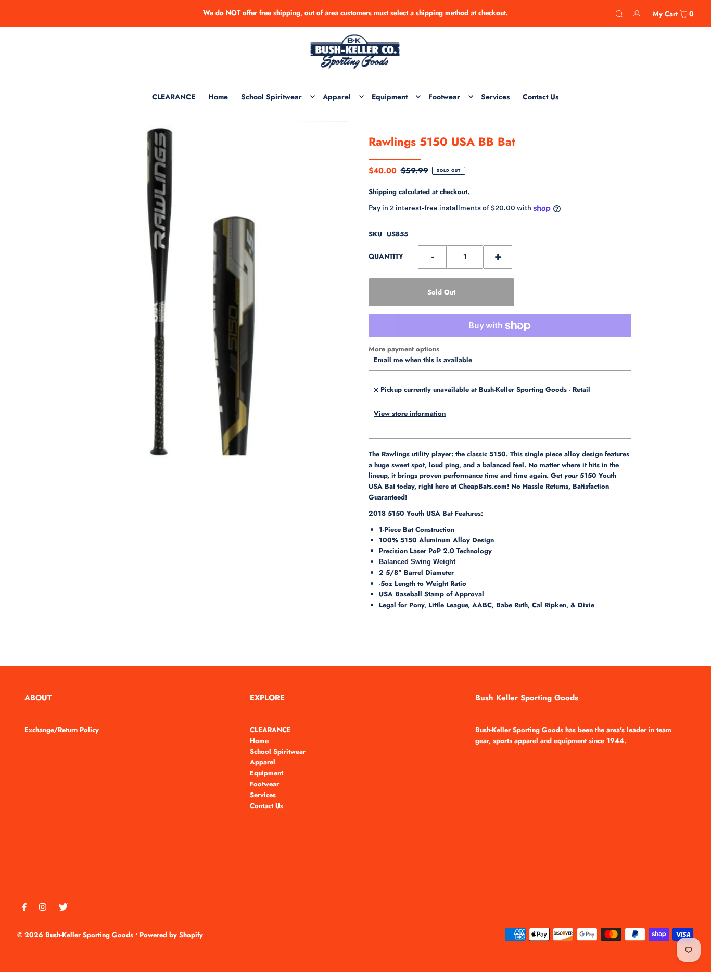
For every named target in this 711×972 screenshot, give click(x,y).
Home (259, 741)
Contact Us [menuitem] (540, 97)
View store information (410, 413)
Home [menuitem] (218, 97)
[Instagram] (42, 908)
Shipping (383, 192)
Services (263, 795)
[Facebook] (24, 908)
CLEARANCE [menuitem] (173, 97)
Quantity (386, 256)
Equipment (266, 773)
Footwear (264, 784)
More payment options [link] (404, 349)
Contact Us (266, 806)
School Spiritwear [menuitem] (271, 97)
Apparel (262, 762)
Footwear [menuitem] (444, 97)
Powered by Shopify (171, 935)
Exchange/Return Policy (61, 730)
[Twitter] (63, 908)
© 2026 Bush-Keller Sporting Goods (75, 935)
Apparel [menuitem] (337, 97)
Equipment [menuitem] (390, 97)
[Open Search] (619, 14)
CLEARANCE (270, 730)
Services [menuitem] (495, 97)
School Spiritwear (278, 752)
